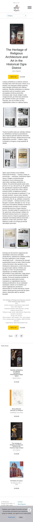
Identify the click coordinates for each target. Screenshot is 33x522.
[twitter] (21, 337)
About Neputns (22, 504)
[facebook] (16, 337)
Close (21, 517)
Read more (11, 517)
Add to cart (13, 76)
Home (14, 5)
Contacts (20, 501)
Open (31, 8)
